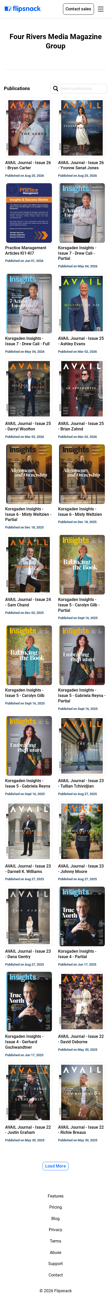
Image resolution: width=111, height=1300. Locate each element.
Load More (55, 1166)
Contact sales (78, 8)
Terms (55, 1241)
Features (56, 1196)
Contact (56, 1275)
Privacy (55, 1229)
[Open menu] (100, 9)
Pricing (55, 1207)
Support (55, 1263)
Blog (55, 1218)
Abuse (55, 1252)
